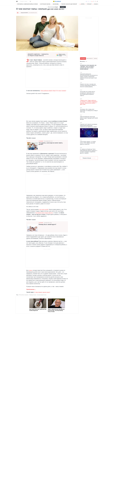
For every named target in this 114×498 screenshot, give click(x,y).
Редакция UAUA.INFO (24, 12)
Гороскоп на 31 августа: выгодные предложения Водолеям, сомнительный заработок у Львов (88, 125)
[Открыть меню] (17, 1)
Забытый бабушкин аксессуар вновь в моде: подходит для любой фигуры (89, 118)
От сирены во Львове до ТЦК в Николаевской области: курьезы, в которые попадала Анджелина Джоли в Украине (88, 151)
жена (30, 270)
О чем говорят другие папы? (42, 292)
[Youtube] (92, 1)
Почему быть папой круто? (47, 224)
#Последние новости (23, 294)
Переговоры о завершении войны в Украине (27, 4)
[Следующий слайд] (98, 4)
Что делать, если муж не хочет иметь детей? (51, 143)
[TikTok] (97, 1)
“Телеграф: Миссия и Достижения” (69, 4)
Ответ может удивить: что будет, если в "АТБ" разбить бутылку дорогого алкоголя (88, 143)
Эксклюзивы (56, 4)
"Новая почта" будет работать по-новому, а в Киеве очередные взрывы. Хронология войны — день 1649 (88, 102)
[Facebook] (86, 1)
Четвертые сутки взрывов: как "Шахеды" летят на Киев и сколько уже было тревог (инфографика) (88, 67)
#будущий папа (32, 294)
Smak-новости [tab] (90, 58)
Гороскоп (89, 4)
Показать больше (87, 158)
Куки (56, 6)
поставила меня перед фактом (44, 212)
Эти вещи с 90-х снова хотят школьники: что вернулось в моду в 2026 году (89, 110)
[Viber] (88, 1)
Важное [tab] (95, 58)
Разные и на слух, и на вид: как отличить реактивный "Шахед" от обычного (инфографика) (88, 85)
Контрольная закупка (45, 4)
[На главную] (57, 1)
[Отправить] (30, 1)
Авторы (82, 4)
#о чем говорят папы (41, 294)
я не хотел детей (43, 209)
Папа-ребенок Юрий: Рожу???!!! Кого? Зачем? (53, 90)
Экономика (96, 4)
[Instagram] (95, 1)
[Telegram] (90, 1)
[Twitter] (94, 1)
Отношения (41, 141)
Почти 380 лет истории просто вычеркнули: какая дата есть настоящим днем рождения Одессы (87, 93)
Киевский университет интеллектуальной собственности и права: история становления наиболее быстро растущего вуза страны (89, 76)
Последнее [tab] (83, 58)
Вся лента (82, 61)
